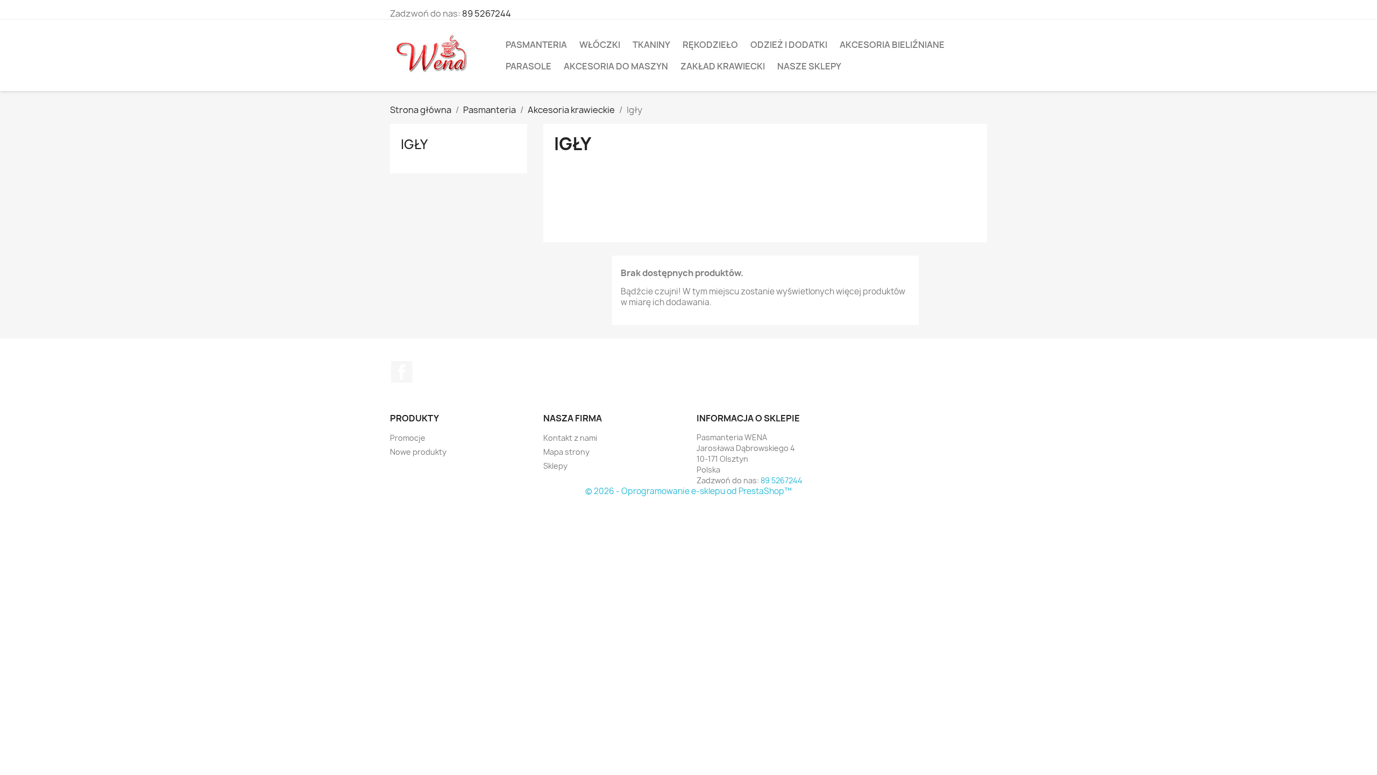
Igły (414, 144)
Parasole (528, 66)
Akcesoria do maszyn (616, 66)
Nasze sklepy (809, 66)
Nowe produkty (418, 452)
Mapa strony (566, 452)
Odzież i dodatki (788, 45)
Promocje (407, 438)
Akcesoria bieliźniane (892, 45)
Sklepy (555, 466)
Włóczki (599, 45)
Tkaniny (651, 45)
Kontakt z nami (570, 438)
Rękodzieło (710, 45)
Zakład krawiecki (722, 66)
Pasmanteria (536, 45)
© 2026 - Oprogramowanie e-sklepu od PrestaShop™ (688, 491)
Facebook (402, 372)
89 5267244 (486, 13)
